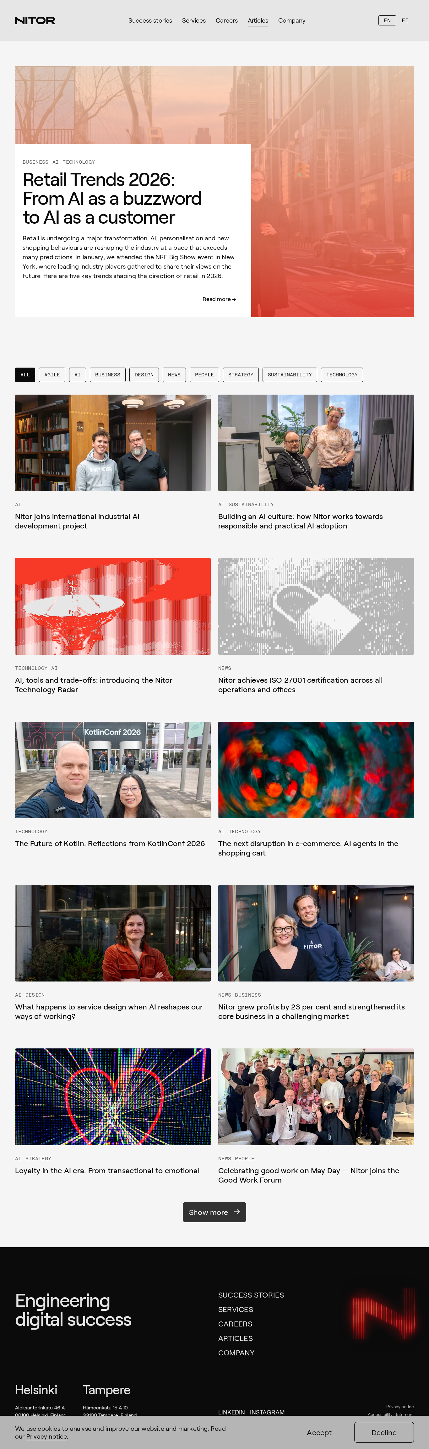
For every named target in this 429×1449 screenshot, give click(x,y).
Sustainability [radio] (290, 375)
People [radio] (204, 375)
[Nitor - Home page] (35, 20)
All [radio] (25, 375)
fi (405, 20)
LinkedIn (231, 1412)
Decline (384, 1432)
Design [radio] (144, 375)
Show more (208, 1212)
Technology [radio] (342, 375)
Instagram (267, 1412)
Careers (235, 1323)
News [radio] (174, 375)
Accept (319, 1432)
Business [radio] (107, 375)
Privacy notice (400, 1406)
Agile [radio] (52, 375)
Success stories (251, 1294)
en (387, 20)
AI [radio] (77, 375)
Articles (235, 1337)
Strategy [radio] (240, 375)
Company (236, 1352)
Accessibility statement (391, 1414)
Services (235, 1309)
